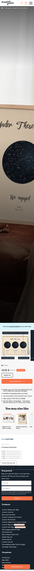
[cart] (26, 3)
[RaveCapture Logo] (7, 439)
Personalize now (17, 566)
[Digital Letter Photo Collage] (8, 424)
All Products (8, 8)
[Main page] (8, 3)
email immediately (14, 326)
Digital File (7, 375)
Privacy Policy (4, 494)
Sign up (17, 498)
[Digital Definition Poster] (22, 424)
